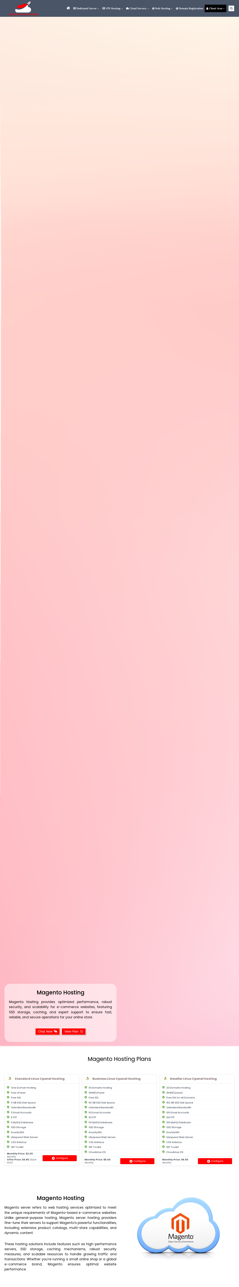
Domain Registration (190, 8)
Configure (61, 1158)
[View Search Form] (231, 8)
